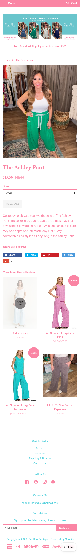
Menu (11, 3)
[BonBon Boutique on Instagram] (44, 482)
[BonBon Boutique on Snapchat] (53, 482)
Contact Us (40, 463)
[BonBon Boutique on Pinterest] (36, 482)
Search (40, 448)
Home (6, 60)
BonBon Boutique (38, 539)
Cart (74, 3)
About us (40, 453)
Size (6, 186)
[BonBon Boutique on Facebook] (27, 482)
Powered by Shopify (62, 539)
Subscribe (66, 528)
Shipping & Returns (40, 458)
